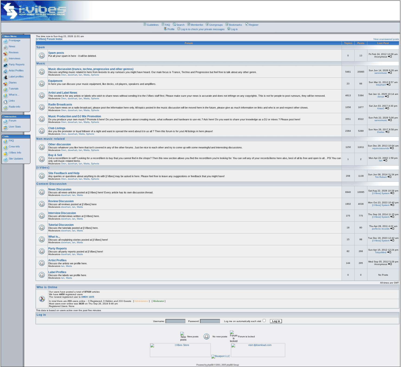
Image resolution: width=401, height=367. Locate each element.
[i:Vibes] (42, 167)
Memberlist (197, 24)
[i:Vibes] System (380, 193)
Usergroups (216, 24)
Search (180, 24)
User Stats (14, 126)
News (11, 46)
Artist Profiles (16, 70)
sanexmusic (381, 73)
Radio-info (14, 106)
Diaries (12, 82)
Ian (80, 74)
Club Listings (56, 128)
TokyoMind (380, 252)
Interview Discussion (62, 213)
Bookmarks (235, 24)
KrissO (380, 108)
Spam (40, 47)
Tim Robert (381, 177)
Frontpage (14, 40)
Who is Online (47, 287)
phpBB (210, 365)
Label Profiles (57, 272)
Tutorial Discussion (61, 225)
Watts (87, 74)
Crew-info (14, 146)
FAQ (167, 24)
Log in (234, 29)
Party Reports (16, 64)
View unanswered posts (386, 39)
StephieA (381, 84)
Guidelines (153, 24)
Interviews (14, 58)
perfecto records (380, 228)
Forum (12, 120)
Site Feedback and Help (63, 173)
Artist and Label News (62, 92)
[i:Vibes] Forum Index (49, 39)
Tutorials (13, 88)
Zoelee (381, 132)
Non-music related (50, 138)
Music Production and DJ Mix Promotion (74, 116)
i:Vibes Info (14, 152)
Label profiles (16, 76)
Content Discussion (51, 183)
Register (254, 24)
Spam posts (56, 52)
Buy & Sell (55, 155)
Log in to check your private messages (203, 29)
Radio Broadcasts (60, 104)
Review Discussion (61, 201)
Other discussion (59, 144)
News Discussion (59, 189)
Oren (63, 74)
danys (381, 96)
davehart (72, 74)
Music (40, 63)
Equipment (55, 81)
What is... (13, 94)
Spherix (95, 74)
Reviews (13, 52)
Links (11, 100)
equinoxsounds (380, 148)
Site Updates (15, 158)
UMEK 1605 (87, 297)
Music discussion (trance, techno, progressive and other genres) (90, 69)
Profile (171, 29)
